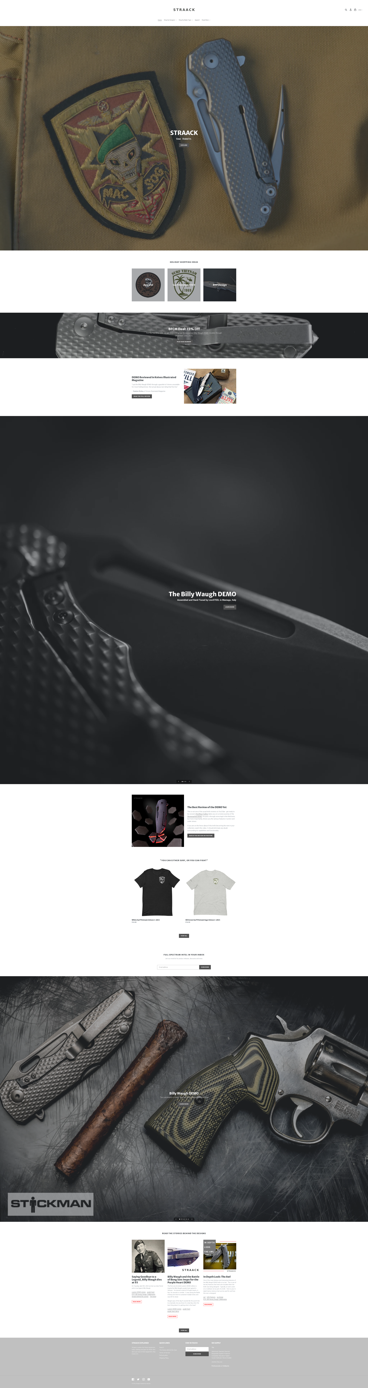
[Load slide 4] (185, 1219)
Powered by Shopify (145, 1383)
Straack (138, 1383)
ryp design (220, 1297)
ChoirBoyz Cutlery (201, 814)
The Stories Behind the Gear (168, 1350)
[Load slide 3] (185, 781)
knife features (211, 1297)
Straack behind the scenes (140, 1296)
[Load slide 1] (182, 781)
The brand (153, 1296)
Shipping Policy (164, 1358)
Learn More (229, 607)
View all (184, 936)
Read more (137, 1301)
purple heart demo (173, 1311)
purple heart (150, 1292)
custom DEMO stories (139, 1292)
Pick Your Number (184, 342)
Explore (184, 145)
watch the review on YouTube (201, 835)
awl (204, 1297)
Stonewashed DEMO (194, 816)
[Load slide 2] (184, 781)
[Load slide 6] (188, 1219)
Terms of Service (164, 1353)
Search (161, 1347)
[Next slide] (189, 781)
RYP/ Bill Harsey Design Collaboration (143, 1294)
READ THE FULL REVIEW (142, 396)
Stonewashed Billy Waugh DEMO (196, 333)
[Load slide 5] (186, 1219)
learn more (184, 1104)
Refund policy (163, 1355)
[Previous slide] (178, 781)
